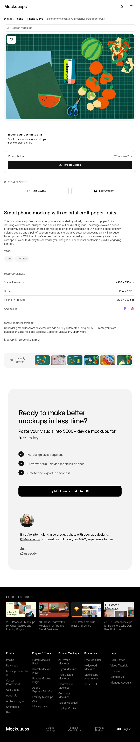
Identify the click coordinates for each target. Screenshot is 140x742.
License (115, 671)
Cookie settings (50, 729)
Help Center (117, 660)
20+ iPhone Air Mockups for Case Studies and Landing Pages (20, 625)
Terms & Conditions (74, 729)
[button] (121, 6)
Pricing (10, 660)
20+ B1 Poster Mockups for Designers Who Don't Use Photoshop (118, 625)
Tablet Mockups (68, 702)
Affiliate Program (16, 701)
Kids (8, 258)
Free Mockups (93, 660)
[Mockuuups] (60, 6)
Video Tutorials (119, 665)
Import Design (72, 164)
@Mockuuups (30, 539)
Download (12, 665)
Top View (22, 258)
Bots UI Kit (90, 684)
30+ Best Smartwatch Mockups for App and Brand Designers (52, 625)
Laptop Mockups (68, 708)
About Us (11, 695)
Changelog (12, 706)
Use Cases (12, 689)
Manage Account (120, 682)
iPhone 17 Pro (126, 291)
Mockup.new (40, 706)
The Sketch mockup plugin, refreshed (83, 623)
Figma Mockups (68, 669)
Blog (8, 712)
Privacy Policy (99, 729)
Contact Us (117, 676)
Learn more (79, 331)
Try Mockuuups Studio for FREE (70, 491)
